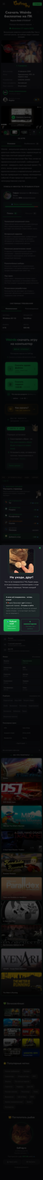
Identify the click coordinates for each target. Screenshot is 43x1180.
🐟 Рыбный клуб (11, 624)
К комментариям (30, 625)
